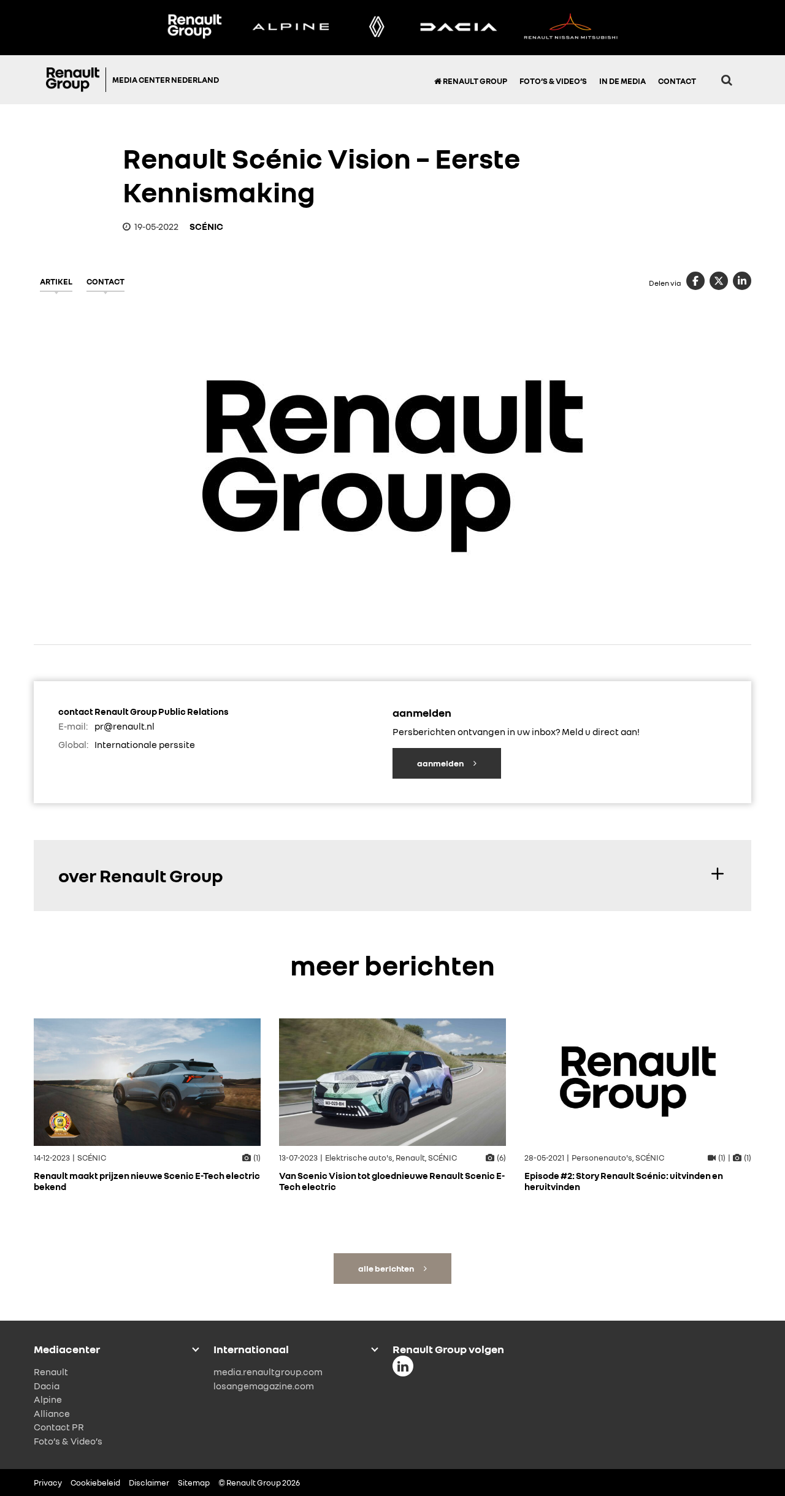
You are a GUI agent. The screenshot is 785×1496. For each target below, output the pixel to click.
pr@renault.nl (124, 725)
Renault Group (474, 81)
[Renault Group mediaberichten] (194, 27)
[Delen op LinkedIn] (742, 281)
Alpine (48, 1399)
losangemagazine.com (263, 1385)
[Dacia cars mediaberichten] (458, 27)
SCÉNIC (206, 226)
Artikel (56, 281)
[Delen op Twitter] (719, 281)
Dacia (46, 1385)
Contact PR (59, 1426)
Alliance (52, 1413)
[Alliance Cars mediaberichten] (571, 27)
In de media (622, 81)
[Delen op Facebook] (695, 281)
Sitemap (194, 1482)
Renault (51, 1371)
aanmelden (441, 763)
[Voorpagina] (76, 79)
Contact (677, 81)
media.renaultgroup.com (268, 1371)
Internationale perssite (144, 744)
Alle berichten (386, 1268)
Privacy (48, 1482)
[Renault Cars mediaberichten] (377, 27)
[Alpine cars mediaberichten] (291, 27)
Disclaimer (149, 1482)
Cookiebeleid (95, 1482)
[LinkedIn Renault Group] (402, 1366)
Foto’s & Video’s (553, 81)
